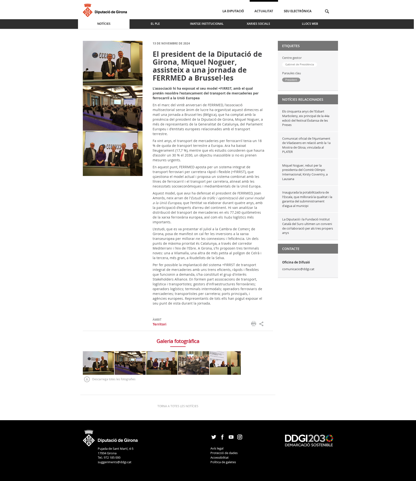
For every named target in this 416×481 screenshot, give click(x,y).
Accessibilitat (219, 457)
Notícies (103, 24)
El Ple (155, 24)
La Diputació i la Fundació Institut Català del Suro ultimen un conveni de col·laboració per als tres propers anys (307, 226)
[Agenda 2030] (309, 440)
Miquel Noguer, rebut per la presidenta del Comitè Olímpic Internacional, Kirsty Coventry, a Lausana (305, 172)
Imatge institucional (207, 24)
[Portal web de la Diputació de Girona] (110, 436)
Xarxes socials (258, 24)
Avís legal (216, 448)
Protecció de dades (224, 453)
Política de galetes (223, 462)
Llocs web (310, 24)
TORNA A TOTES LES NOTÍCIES (177, 406)
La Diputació (233, 11)
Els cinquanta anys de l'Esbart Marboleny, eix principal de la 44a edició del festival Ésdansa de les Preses (305, 118)
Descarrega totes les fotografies (114, 379)
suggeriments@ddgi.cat (114, 462)
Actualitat (263, 11)
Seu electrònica (298, 11)
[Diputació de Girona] (106, 9)
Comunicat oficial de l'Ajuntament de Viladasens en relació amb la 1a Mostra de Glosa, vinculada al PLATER (306, 145)
